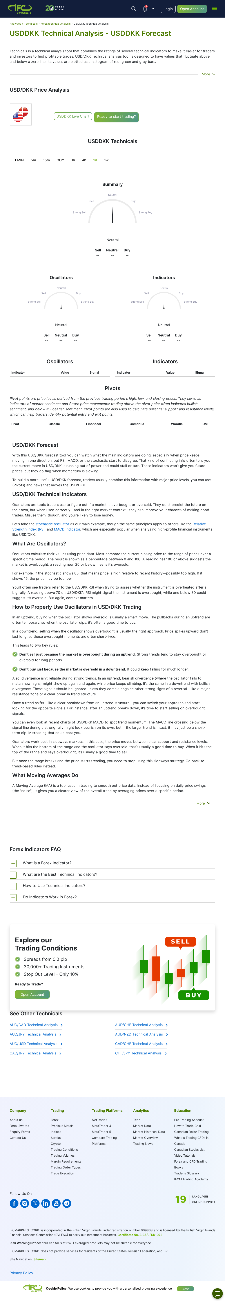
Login (168, 9)
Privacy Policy (21, 1273)
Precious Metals (62, 1126)
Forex (55, 1120)
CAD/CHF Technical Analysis (139, 1043)
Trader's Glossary (186, 1173)
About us (16, 1120)
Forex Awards (19, 1126)
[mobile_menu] (214, 8)
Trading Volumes (62, 1155)
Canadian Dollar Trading (191, 1132)
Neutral (61, 325)
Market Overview (145, 1137)
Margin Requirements (66, 1161)
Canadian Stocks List (189, 1149)
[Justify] (133, 8)
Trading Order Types (66, 1167)
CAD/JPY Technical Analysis (33, 1053)
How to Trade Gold (187, 1126)
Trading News (143, 1143)
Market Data (142, 1126)
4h (84, 160)
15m (46, 160)
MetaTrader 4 (101, 1126)
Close (185, 1289)
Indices (56, 1132)
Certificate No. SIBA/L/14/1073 (140, 1235)
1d (95, 160)
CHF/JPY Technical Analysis (139, 1053)
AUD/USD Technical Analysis (34, 1043)
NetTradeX (99, 1120)
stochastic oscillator (52, 524)
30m (60, 160)
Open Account (192, 9)
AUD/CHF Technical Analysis (139, 1025)
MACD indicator (67, 529)
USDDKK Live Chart (72, 116)
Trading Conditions (64, 1149)
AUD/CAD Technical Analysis (34, 1025)
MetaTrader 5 (101, 1132)
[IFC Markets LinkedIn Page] (45, 1203)
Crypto (56, 1143)
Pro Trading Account (189, 1120)
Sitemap (39, 1259)
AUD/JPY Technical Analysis (33, 1034)
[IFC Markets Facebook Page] (14, 1203)
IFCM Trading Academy (191, 1179)
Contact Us (18, 1137)
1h (73, 160)
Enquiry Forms (20, 1132)
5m (33, 160)
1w (106, 160)
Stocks (56, 1137)
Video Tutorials (184, 1155)
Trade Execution (62, 1173)
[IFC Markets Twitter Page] (35, 1203)
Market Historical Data (149, 1132)
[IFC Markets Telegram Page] (66, 1203)
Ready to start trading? (116, 116)
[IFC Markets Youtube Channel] (56, 1203)
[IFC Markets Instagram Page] (24, 1203)
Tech (136, 1120)
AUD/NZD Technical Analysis (139, 1034)
